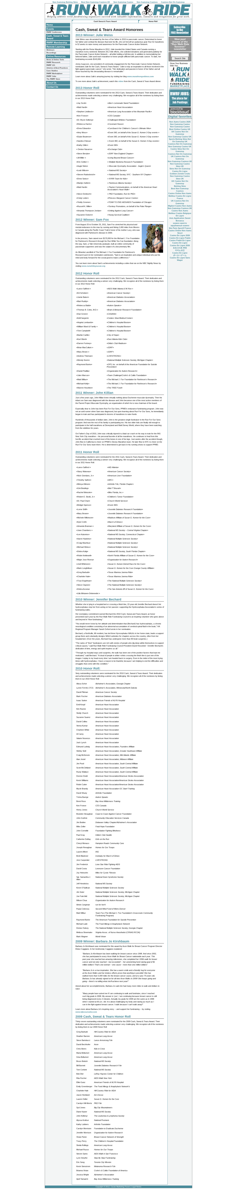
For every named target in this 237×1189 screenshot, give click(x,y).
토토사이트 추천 (180, 248)
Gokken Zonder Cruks (180, 174)
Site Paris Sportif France (180, 228)
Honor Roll (153, 21)
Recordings (51, 53)
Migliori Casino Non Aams (180, 206)
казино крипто (180, 223)
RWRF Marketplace (54, 73)
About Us (51, 82)
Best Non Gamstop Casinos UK (95, 2)
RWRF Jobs (51, 76)
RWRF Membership (56, 42)
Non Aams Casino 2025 (180, 122)
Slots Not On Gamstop (180, 169)
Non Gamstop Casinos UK (180, 161)
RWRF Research (53, 62)
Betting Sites (180, 186)
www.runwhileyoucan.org (93, 266)
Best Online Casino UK (179, 129)
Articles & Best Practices (57, 68)
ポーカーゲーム (180, 255)
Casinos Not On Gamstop (173, 2)
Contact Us (52, 87)
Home (49, 25)
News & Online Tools (55, 60)
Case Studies (52, 71)
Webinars (50, 50)
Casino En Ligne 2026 (180, 235)
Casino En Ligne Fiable (180, 238)
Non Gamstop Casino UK (179, 137)
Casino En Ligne (179, 171)
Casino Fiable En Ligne (180, 240)
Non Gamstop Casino (123, 2)
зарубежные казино (180, 225)
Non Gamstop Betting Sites (65, 2)
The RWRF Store (53, 79)
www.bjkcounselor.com (86, 1012)
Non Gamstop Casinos (147, 2)
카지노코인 (180, 250)
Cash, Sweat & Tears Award (57, 37)
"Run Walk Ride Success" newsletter (180, 44)
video (121, 81)
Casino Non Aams (180, 211)
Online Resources (56, 56)
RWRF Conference (54, 32)
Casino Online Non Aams (179, 193)
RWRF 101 (50, 65)
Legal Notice (136, 1187)
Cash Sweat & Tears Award (105, 21)
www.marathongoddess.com (140, 76)
